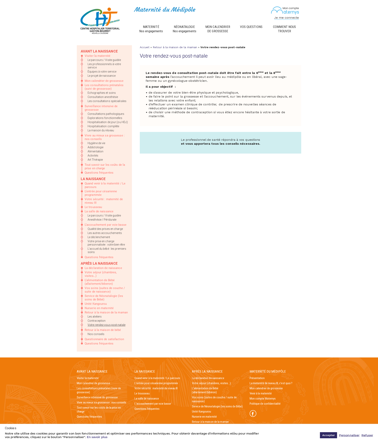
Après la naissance (99, 263)
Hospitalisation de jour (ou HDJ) (108, 122)
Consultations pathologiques (106, 113)
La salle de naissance (99, 211)
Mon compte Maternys (263, 398)
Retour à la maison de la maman (106, 312)
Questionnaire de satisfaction (104, 339)
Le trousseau (93, 207)
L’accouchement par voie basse (105, 225)
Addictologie (95, 147)
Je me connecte (286, 17)
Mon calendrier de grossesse (104, 81)
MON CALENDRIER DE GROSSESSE (217, 29)
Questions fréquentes (99, 172)
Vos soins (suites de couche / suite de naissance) (105, 289)
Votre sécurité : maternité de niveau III (156, 388)
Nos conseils (96, 334)
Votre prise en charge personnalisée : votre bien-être (106, 243)
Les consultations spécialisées (107, 101)
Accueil (144, 47)
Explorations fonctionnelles (105, 118)
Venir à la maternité (261, 393)
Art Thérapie (95, 159)
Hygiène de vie (96, 143)
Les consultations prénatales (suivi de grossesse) (104, 86)
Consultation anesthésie (103, 97)
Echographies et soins (102, 92)
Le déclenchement (99, 237)
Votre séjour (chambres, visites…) (211, 383)
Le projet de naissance (102, 75)
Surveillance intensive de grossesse (97, 397)
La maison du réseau (101, 130)
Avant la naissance (99, 51)
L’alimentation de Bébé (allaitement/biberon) (100, 281)
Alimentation (95, 151)
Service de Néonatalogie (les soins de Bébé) (104, 297)
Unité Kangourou (96, 304)
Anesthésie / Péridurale (102, 219)
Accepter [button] (328, 435)
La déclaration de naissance (103, 268)
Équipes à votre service (102, 71)
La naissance (93, 179)
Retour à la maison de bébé (103, 330)
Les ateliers (95, 316)
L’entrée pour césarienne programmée (101, 193)
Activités (93, 155)
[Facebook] (253, 413)
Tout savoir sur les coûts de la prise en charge (105, 166)
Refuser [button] (367, 435)
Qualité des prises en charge (105, 228)
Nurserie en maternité (99, 308)
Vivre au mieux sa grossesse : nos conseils (101, 402)
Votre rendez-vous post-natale (106, 324)
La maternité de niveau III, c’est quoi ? (271, 383)
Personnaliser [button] (349, 435)
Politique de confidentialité (265, 403)
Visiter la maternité (97, 56)
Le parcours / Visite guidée (104, 60)
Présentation (257, 378)
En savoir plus (97, 437)
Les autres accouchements (105, 233)
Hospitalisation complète (103, 126)
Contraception (97, 320)
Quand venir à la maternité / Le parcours (157, 378)
